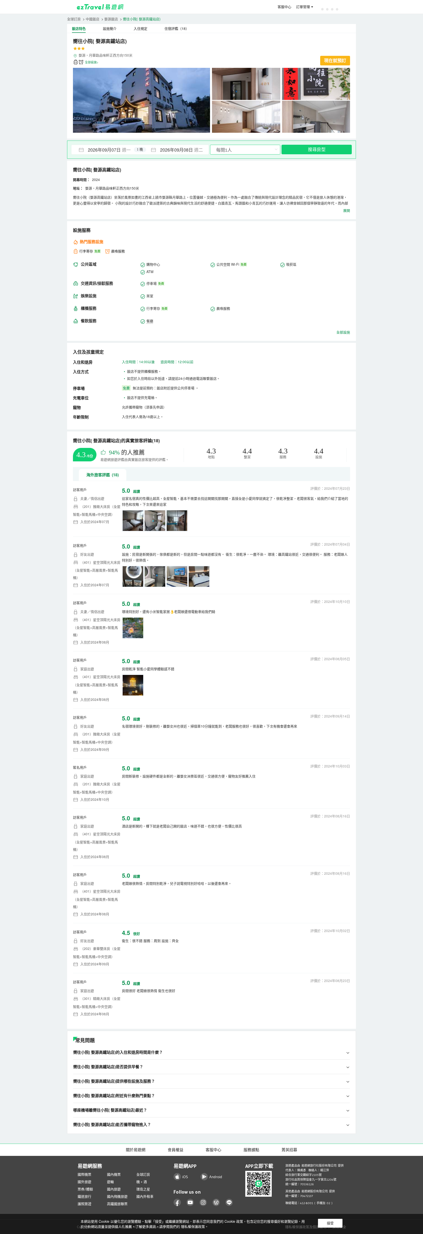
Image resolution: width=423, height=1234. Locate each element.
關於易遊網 (135, 1149)
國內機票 (114, 1174)
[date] (105, 149)
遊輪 (110, 1182)
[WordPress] (216, 1202)
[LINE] (229, 1202)
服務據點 (251, 1149)
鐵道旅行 (84, 1196)
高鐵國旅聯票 (117, 1204)
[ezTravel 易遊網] (100, 7)
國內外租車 (144, 1196)
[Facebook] (177, 1202)
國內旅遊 (114, 1189)
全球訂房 (74, 18)
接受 (330, 1223)
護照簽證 (84, 1204)
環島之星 (143, 1189)
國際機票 (84, 1174)
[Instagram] (203, 1202)
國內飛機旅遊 (117, 1196)
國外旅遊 (84, 1182)
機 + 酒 (141, 1182)
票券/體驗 (85, 1189)
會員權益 (175, 1149)
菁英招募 (289, 1149)
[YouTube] (190, 1202)
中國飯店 (92, 18)
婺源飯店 (111, 18)
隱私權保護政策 (193, 1226)
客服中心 (284, 7)
